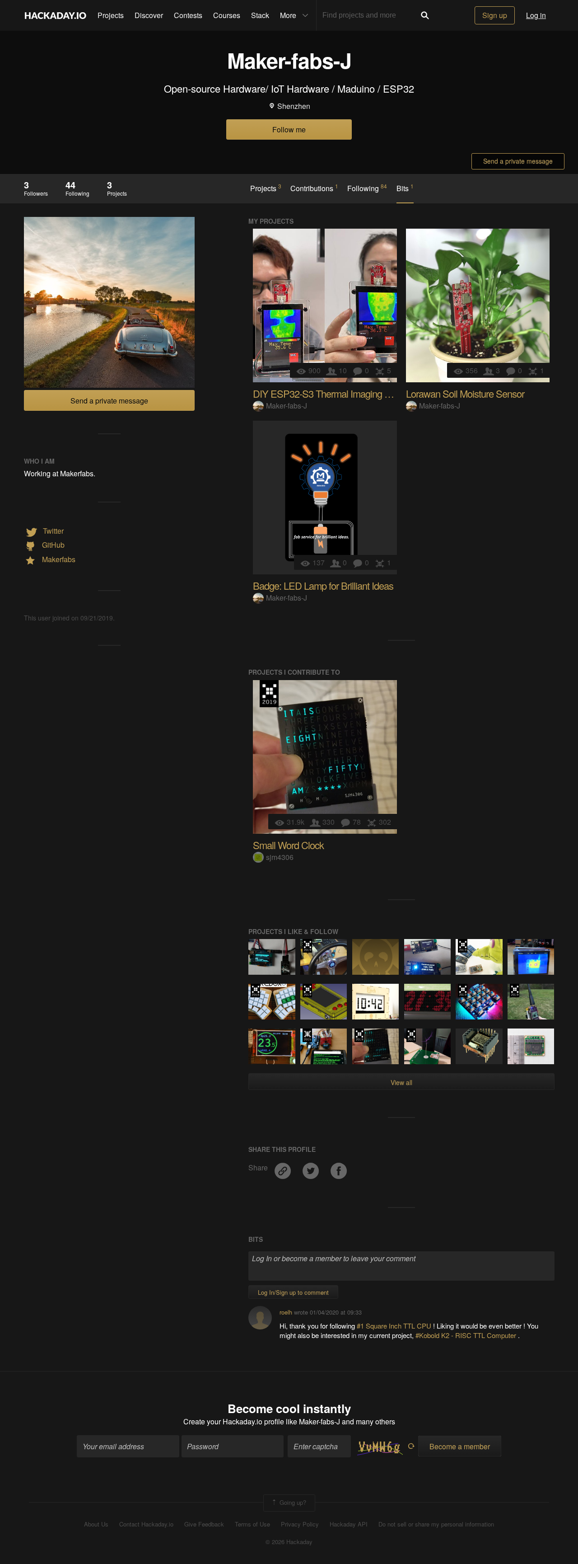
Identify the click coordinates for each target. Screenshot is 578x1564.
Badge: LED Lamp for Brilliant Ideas (323, 585)
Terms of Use (252, 1524)
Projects (111, 15)
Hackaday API (349, 1524)
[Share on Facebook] (339, 1167)
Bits (405, 188)
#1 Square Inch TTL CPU (395, 1325)
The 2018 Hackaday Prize (255, 990)
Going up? (292, 1502)
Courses (226, 15)
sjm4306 (280, 857)
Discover (149, 15)
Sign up (494, 15)
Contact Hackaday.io (146, 1524)
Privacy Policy (300, 1524)
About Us (96, 1524)
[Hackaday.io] (55, 15)
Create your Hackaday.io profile (233, 1421)
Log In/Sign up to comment (293, 1292)
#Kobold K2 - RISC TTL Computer (466, 1335)
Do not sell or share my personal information (436, 1524)
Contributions (314, 188)
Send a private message (518, 160)
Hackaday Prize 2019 (269, 693)
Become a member (459, 1446)
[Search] (425, 15)
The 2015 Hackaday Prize (307, 1035)
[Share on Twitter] (312, 1167)
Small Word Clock (288, 845)
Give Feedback (204, 1524)
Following (367, 188)
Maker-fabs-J (286, 405)
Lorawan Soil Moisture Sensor (465, 393)
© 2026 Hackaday (289, 1542)
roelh (286, 1312)
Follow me (289, 129)
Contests (188, 15)
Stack (260, 15)
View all (401, 1082)
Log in (536, 15)
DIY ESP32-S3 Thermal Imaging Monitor (333, 393)
